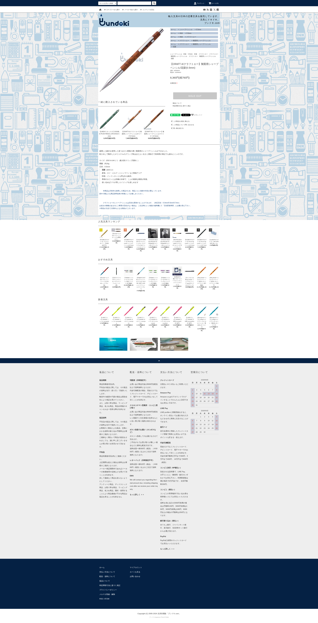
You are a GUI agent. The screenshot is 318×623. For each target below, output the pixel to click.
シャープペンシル (185, 29)
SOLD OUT (195, 95)
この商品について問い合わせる (183, 125)
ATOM (106, 599)
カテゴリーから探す (113, 10)
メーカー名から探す (131, 10)
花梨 (174, 47)
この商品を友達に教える (181, 121)
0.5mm (198, 29)
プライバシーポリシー (108, 590)
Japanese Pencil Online (162, 617)
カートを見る (135, 572)
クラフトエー (191, 37)
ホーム (173, 29)
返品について (177, 103)
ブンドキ (152, 617)
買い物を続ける (178, 128)
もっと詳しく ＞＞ (137, 494)
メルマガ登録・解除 (107, 594)
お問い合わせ (135, 576)
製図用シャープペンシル (202, 41)
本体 (181, 33)
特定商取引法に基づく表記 (182, 106)
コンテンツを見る (148, 10)
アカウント (201, 3)
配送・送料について (107, 576)
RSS (101, 599)
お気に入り (198, 114)
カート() (215, 3)
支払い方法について (107, 572)
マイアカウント (136, 567)
